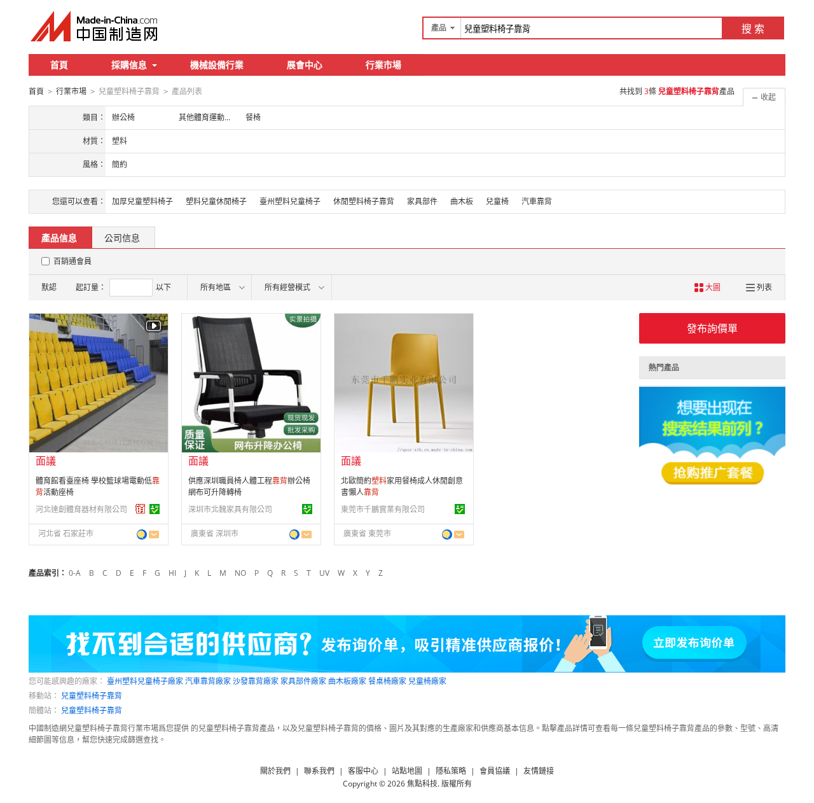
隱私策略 (451, 770)
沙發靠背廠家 (256, 681)
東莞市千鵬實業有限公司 (383, 509)
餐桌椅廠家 (387, 681)
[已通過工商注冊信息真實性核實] (154, 509)
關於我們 (275, 770)
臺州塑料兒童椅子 (290, 201)
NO (240, 573)
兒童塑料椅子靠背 (91, 695)
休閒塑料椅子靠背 (363, 201)
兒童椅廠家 (427, 681)
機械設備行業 (217, 65)
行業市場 (383, 65)
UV (324, 573)
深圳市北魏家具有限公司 (230, 509)
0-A (75, 573)
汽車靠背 (536, 201)
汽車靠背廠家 (208, 681)
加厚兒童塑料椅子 (142, 201)
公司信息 (122, 238)
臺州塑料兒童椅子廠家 (145, 681)
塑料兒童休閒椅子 (216, 201)
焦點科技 (422, 783)
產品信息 (59, 238)
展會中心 (304, 65)
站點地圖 (407, 770)
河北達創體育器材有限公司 (81, 509)
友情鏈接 (538, 770)
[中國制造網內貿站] (95, 26)
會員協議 (494, 770)
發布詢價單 (712, 328)
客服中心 (363, 770)
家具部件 (422, 201)
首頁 (59, 65)
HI (172, 573)
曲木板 (461, 201)
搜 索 (753, 29)
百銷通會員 (72, 261)
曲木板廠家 (347, 681)
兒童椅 (497, 201)
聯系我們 (319, 770)
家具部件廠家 (303, 681)
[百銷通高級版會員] (140, 509)
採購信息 (129, 65)
